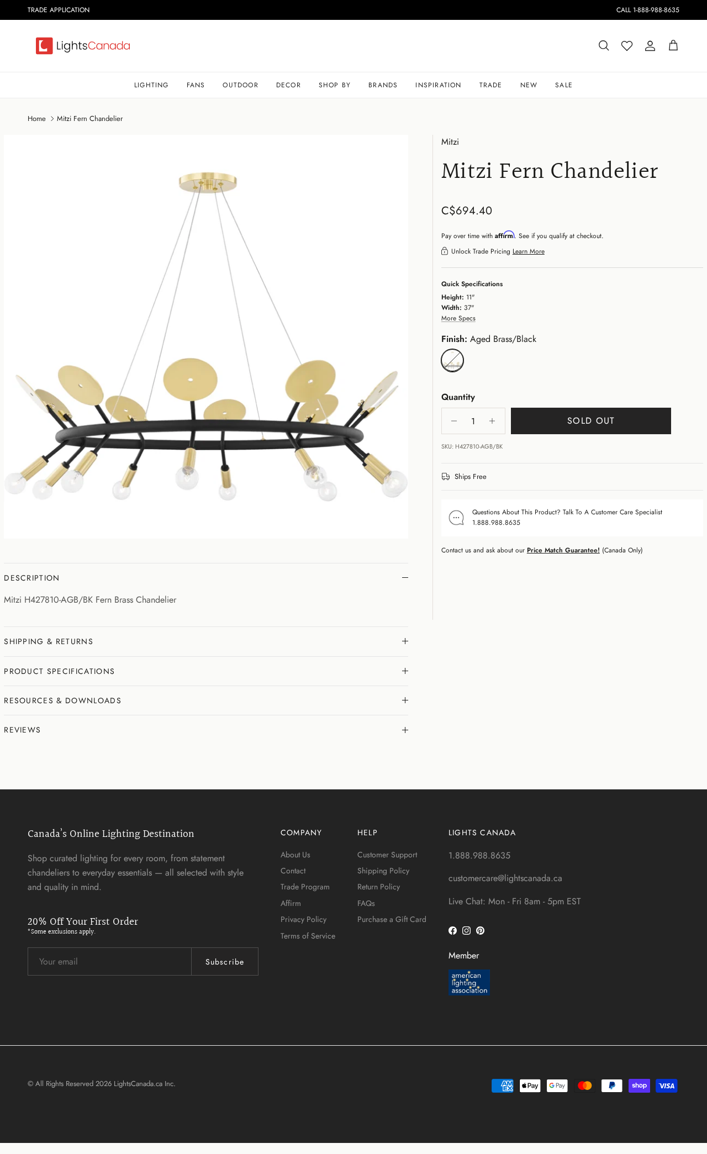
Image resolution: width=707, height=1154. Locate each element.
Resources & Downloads (63, 700)
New (529, 85)
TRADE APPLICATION (58, 10)
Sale (564, 85)
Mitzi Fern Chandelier (90, 118)
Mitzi (450, 141)
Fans (196, 85)
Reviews (22, 729)
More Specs (458, 318)
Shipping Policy (383, 870)
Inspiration (438, 85)
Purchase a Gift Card (391, 919)
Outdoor (240, 85)
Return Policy (378, 886)
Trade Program (305, 886)
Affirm (291, 903)
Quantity (458, 397)
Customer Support (387, 854)
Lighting (151, 85)
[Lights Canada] (83, 45)
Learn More (529, 251)
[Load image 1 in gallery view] (206, 337)
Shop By (335, 85)
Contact (293, 870)
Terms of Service (308, 935)
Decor (288, 85)
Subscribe (224, 961)
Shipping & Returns (48, 641)
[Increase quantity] (495, 421)
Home (37, 118)
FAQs (366, 903)
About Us (295, 854)
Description (32, 577)
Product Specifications (59, 671)
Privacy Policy (303, 919)
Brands (383, 85)
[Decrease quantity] (451, 421)
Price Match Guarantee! (563, 550)
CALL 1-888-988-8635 (647, 10)
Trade (491, 85)
